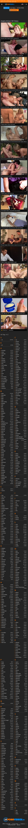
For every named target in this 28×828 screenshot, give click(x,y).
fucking (7, 539)
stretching (21, 690)
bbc (7, 406)
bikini (7, 432)
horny (7, 614)
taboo (21, 718)
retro (7, 717)
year (21, 810)
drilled (21, 446)
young (21, 813)
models (21, 574)
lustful (21, 545)
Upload (18, 824)
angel (7, 367)
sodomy (7, 797)
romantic (7, 728)
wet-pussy (21, 788)
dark (21, 414)
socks (7, 796)
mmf (21, 570)
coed (21, 364)
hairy (7, 586)
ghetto (7, 556)
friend (7, 538)
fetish (7, 511)
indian (7, 634)
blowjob (7, 446)
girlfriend (7, 559)
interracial (7, 642)
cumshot (21, 394)
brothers (7, 470)
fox (7, 534)
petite (7, 663)
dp (21, 441)
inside (7, 639)
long (21, 537)
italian (21, 495)
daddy (21, 410)
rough (7, 731)
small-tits (7, 792)
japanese (21, 500)
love (21, 542)
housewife (7, 619)
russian (7, 738)
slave (7, 783)
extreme (21, 471)
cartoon (21, 341)
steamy (21, 670)
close (21, 359)
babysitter (7, 395)
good (7, 569)
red (7, 713)
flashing (7, 523)
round (7, 733)
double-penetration (21, 438)
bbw (7, 408)
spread (21, 663)
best (7, 418)
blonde (7, 444)
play (7, 670)
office (21, 622)
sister (7, 774)
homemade (7, 611)
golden (7, 566)
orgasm (21, 632)
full (7, 541)
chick (21, 353)
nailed (21, 592)
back (7, 396)
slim (7, 786)
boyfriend (7, 462)
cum (21, 387)
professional (7, 690)
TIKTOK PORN (20, 8)
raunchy (7, 710)
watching (21, 783)
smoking (7, 794)
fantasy (7, 500)
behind (7, 416)
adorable (7, 353)
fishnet (7, 520)
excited (21, 465)
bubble (7, 475)
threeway (21, 736)
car (21, 339)
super (21, 704)
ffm (7, 513)
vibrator (21, 771)
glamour (7, 561)
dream (21, 443)
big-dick (7, 429)
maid (21, 551)
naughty (21, 602)
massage (21, 557)
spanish (7, 805)
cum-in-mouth (21, 389)
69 (7, 345)
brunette (7, 472)
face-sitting (21, 483)
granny (7, 572)
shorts (7, 768)
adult (7, 355)
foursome (7, 533)
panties (21, 644)
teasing (21, 728)
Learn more (14, 1)
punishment (7, 693)
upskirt (21, 762)
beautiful (7, 413)
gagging (7, 548)
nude (21, 612)
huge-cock (7, 620)
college (21, 366)
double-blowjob (21, 437)
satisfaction (7, 743)
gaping (7, 553)
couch (21, 372)
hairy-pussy (7, 588)
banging (7, 403)
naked (21, 594)
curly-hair (21, 398)
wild (21, 794)
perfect (21, 655)
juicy (21, 510)
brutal (7, 473)
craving (21, 379)
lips (21, 534)
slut (7, 789)
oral (21, 630)
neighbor (21, 604)
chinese (21, 354)
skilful (7, 776)
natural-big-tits (21, 599)
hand (7, 589)
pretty (7, 685)
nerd (21, 605)
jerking (21, 505)
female (7, 506)
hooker (7, 612)
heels (7, 601)
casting (21, 343)
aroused (7, 370)
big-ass (7, 421)
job (21, 509)
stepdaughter (21, 675)
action (7, 352)
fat (7, 502)
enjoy (21, 458)
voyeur (21, 778)
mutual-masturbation (21, 587)
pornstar (7, 676)
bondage (7, 451)
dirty (21, 427)
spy (21, 665)
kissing (21, 517)
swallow (21, 708)
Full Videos (13, 8)
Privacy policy (15, 823)
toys (21, 749)
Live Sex (7, 8)
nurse (21, 613)
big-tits (7, 431)
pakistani (21, 642)
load (21, 536)
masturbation (21, 561)
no (21, 610)
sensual (7, 755)
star (21, 668)
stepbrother (21, 673)
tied (21, 739)
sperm (7, 809)
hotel (7, 617)
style (21, 699)
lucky (21, 544)
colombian (21, 367)
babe (7, 393)
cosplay (21, 371)
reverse (7, 718)
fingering (7, 515)
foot (7, 526)
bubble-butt (7, 477)
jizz (21, 507)
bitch (7, 436)
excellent (21, 463)
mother (21, 580)
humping (7, 625)
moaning (21, 572)
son (7, 804)
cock (21, 361)
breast (7, 467)
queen (7, 703)
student (21, 696)
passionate (21, 649)
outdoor (21, 635)
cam (7, 489)
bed (7, 414)
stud (21, 694)
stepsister (21, 680)
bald (7, 398)
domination (21, 433)
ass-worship (7, 381)
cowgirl (21, 377)
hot (7, 615)
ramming (7, 708)
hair (7, 584)
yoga (21, 812)
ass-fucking (7, 376)
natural (21, 597)
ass (7, 375)
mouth (21, 582)
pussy (7, 694)
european (21, 462)
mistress (21, 569)
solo (7, 802)
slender (7, 784)
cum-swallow (21, 392)
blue (7, 447)
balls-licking (7, 401)
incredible (7, 632)
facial (21, 487)
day (21, 419)
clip (21, 357)
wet (21, 786)
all (7, 357)
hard (7, 593)
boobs (7, 454)
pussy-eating (7, 696)
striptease (21, 691)
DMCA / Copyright (6, 823)
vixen (21, 776)
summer (21, 703)
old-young (21, 627)
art (7, 371)
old (21, 625)
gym (7, 579)
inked (7, 637)
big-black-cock (7, 423)
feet (7, 503)
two (21, 754)
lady (21, 524)
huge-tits (7, 622)
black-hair (7, 442)
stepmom (21, 678)
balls (7, 400)
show (7, 769)
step (21, 672)
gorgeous (7, 571)
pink (7, 668)
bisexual (7, 434)
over (21, 637)
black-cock (7, 439)
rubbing (7, 736)
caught (21, 346)
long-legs (21, 541)
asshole (7, 383)
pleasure (7, 672)
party (21, 647)
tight (21, 741)
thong (21, 733)
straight (21, 685)
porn (7, 675)
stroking (21, 693)
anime (7, 368)
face (21, 480)
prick (7, 686)
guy (7, 577)
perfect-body (21, 657)
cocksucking (21, 362)
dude (21, 448)
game (7, 550)
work (21, 798)
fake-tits (7, 497)
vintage (21, 774)
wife (21, 793)
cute (21, 402)
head (7, 599)
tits (21, 744)
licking (21, 531)
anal (7, 363)
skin (7, 778)
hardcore (7, 596)
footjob (7, 529)
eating (21, 453)
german (7, 554)
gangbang (7, 551)
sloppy (7, 787)
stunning (21, 698)
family (7, 498)
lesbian (21, 529)
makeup (21, 552)
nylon (21, 615)
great (7, 574)
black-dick (7, 441)
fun (7, 543)
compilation (21, 369)
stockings (21, 683)
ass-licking (7, 378)
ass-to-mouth (7, 380)
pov (7, 683)
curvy (21, 400)
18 (7, 339)
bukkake (7, 478)
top (21, 747)
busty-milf (7, 482)
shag (7, 761)
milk (21, 566)
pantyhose (21, 645)
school (7, 747)
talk (21, 719)
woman (21, 796)
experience (21, 470)
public (7, 691)
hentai (7, 602)
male (21, 554)
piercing (7, 665)
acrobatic (7, 350)
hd (7, 597)
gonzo (7, 568)
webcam (21, 785)
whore (21, 791)
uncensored (21, 759)
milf (21, 564)
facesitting (21, 485)
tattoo (21, 724)
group (7, 576)
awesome (7, 388)
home (7, 609)
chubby (21, 356)
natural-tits (21, 600)
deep (21, 420)
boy (7, 460)
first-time (7, 518)
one (21, 629)
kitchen (21, 519)
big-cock (7, 428)
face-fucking (21, 482)
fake (7, 495)
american (7, 362)
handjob (7, 591)
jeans (21, 504)
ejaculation (21, 457)
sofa (7, 799)
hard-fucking (7, 594)
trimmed (21, 751)
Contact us (23, 823)
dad (21, 409)
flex (7, 525)
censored (21, 348)
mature (21, 562)
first (7, 516)
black (7, 437)
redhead (7, 715)
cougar (21, 374)
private (7, 688)
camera (7, 490)
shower (7, 771)
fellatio (7, 505)
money (21, 575)
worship (21, 799)
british (7, 469)
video (21, 773)
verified (21, 769)
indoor (7, 636)
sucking (21, 701)
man (21, 556)
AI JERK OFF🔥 (14, 10)
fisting (7, 521)
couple (21, 375)
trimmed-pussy (21, 752)
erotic (21, 460)
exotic (21, 468)
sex (7, 756)
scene (7, 745)
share (7, 763)
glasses (7, 563)
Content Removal (11, 824)
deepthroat (21, 422)
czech (21, 403)
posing (7, 678)
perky (7, 662)
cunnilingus (21, 395)
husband (7, 627)
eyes (21, 473)
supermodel (21, 706)
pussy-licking (7, 698)
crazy (21, 380)
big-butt (7, 426)
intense (7, 640)
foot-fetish (7, 528)
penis (21, 654)
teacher (21, 726)
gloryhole (7, 564)
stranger (21, 686)
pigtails (7, 667)
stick (21, 681)
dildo (21, 425)
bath (7, 405)
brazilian (7, 465)
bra (7, 464)
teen (21, 729)
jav (21, 502)
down (20, 440)
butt (7, 483)
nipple (21, 609)
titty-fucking (21, 746)
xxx (21, 805)
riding (7, 722)
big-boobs (7, 424)
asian (7, 373)
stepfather (21, 676)
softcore (7, 801)
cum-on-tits (21, 390)
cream (21, 382)
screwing (7, 751)
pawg (21, 650)
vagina (21, 768)
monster (21, 577)
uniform (21, 761)
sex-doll (7, 758)
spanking (7, 807)
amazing (7, 360)
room (7, 730)
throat (21, 737)
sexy (7, 760)
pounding (7, 681)
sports (21, 662)
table (21, 716)
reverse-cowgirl (7, 720)
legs (21, 527)
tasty (21, 723)
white (21, 790)
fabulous (21, 478)
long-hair (21, 539)
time (21, 742)
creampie (21, 384)
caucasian (21, 344)
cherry (21, 351)
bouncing (7, 459)
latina (21, 526)
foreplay (7, 531)
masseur (21, 559)
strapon (21, 688)
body (7, 449)
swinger (21, 711)
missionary (21, 567)
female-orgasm (7, 508)
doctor (21, 428)
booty (7, 455)
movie (21, 584)
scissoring (7, 750)
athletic (7, 385)
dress (21, 445)
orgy (21, 634)
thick (21, 731)
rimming (7, 725)
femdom (7, 510)
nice (21, 607)
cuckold (21, 385)
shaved (7, 765)
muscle (21, 585)
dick (21, 423)
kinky (21, 516)
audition (7, 386)
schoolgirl (7, 748)
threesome (21, 734)
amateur (7, 358)
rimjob (7, 723)
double (21, 435)
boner (7, 452)
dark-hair (21, 415)
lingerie (21, 532)
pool (7, 673)
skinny (7, 779)
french (7, 536)
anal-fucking (7, 365)
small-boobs (7, 791)
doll (21, 432)
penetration (21, 652)
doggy (21, 430)
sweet (21, 709)
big (7, 419)
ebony (21, 455)
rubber (7, 735)
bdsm (7, 410)
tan (21, 721)
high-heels (7, 606)
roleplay (7, 726)
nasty (21, 595)
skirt (7, 781)
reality (7, 712)
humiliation (7, 624)
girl (7, 558)
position (7, 680)
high (7, 604)
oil (21, 624)
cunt (21, 397)
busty (7, 480)
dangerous (21, 412)
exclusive (21, 466)
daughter (21, 417)
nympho (21, 617)
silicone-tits (7, 773)
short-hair (7, 766)
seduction (7, 753)
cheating (21, 349)
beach (7, 411)
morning (21, 579)
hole (7, 607)
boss (7, 457)
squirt (21, 667)
